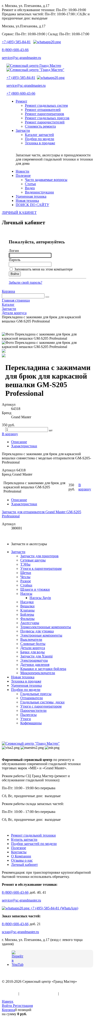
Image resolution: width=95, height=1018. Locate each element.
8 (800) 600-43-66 (15, 50)
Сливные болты (32, 644)
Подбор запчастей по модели (34, 844)
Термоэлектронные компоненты (45, 627)
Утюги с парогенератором (41, 706)
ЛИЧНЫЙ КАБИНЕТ (19, 213)
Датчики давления (34, 665)
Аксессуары (29, 623)
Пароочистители (33, 710)
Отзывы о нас (22, 860)
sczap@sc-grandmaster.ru (20, 932)
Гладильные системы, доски (42, 702)
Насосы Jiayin (40, 598)
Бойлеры (27, 614)
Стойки (26, 585)
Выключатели (31, 639)
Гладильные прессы (35, 694)
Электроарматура (34, 660)
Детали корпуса (32, 648)
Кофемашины (31, 723)
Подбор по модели (25, 690)
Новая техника (22, 677)
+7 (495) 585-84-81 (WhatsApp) (54, 908)
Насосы (26, 594)
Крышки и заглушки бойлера (43, 669)
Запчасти (18, 552)
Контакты (19, 852)
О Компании (21, 856)
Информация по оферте (38, 993)
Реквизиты (68, 993)
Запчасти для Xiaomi (36, 656)
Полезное (18, 848)
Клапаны (27, 610)
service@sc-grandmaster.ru (21, 58)
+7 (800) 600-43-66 (20, 93)
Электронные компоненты (41, 635)
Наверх (7, 1001)
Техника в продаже (26, 681)
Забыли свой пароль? (25, 282)
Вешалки (27, 606)
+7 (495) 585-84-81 (16, 42)
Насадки (27, 602)
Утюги (25, 719)
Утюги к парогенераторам (41, 568)
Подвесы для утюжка (37, 631)
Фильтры (27, 619)
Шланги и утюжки (35, 589)
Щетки (25, 573)
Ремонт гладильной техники (33, 835)
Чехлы (25, 577)
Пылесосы (28, 715)
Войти (7, 1006)
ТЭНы (25, 564)
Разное (25, 581)
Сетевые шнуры (33, 560)
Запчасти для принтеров (39, 556)
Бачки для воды (32, 652)
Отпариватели (31, 698)
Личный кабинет (24, 865)
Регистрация (23, 1006)
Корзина (8, 291)
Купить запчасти (24, 839)
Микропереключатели (37, 673)
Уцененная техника (26, 685)
